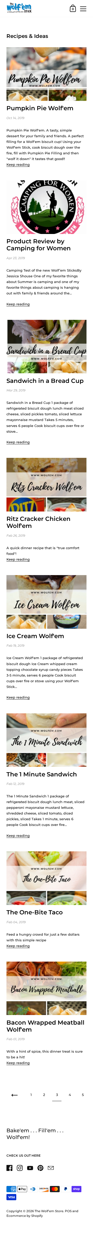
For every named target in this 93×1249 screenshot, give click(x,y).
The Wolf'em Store (49, 1211)
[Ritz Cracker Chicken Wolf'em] (46, 485)
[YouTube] (30, 1168)
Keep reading (18, 164)
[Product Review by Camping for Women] (46, 207)
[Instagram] (19, 1168)
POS (68, 1211)
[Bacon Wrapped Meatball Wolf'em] (46, 988)
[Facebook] (9, 1168)
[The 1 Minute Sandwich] (46, 740)
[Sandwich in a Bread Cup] (46, 347)
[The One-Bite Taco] (46, 878)
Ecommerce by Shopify (24, 1216)
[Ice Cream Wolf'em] (46, 602)
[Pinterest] (40, 1168)
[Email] (50, 1168)
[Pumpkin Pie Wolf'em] (46, 74)
